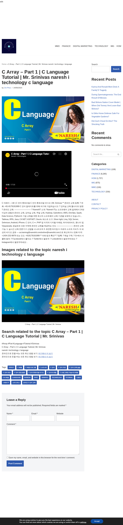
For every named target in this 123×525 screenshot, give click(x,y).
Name (10, 414)
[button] (118, 154)
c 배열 (20, 367)
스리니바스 (16, 382)
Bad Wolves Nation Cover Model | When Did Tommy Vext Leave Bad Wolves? (106, 105)
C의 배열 (6, 377)
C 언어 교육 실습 (74, 367)
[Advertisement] (61, 20)
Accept (97, 521)
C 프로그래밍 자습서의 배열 (69, 372)
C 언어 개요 (62, 367)
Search (95, 64)
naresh (27, 377)
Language (16, 377)
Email (34, 414)
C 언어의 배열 (51, 372)
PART (36, 377)
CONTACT (96, 204)
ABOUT (95, 200)
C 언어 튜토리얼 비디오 (36, 372)
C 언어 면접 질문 (19, 372)
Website (59, 414)
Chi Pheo (7, 88)
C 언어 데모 (7, 372)
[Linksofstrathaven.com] (9, 46)
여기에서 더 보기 (45, 353)
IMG (112, 46)
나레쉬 (78, 377)
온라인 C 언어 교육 (29, 382)
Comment (11, 424)
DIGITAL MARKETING (82, 46)
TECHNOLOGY (101, 46)
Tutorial (69, 377)
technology (57, 377)
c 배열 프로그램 (30, 367)
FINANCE (66, 46)
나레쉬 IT (6, 382)
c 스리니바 (43, 367)
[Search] (118, 154)
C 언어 (52, 367)
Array (11, 367)
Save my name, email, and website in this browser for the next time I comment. (42, 458)
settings (83, 522)
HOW (119, 46)
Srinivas (45, 377)
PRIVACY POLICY (100, 209)
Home (4, 64)
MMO (57, 46)
